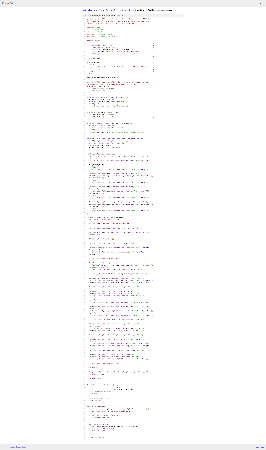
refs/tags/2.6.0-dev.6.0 (105, 10)
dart (84, 10)
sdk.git (91, 10)
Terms (24, 447)
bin (129, 10)
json (262, 447)
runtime (122, 10)
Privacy (18, 447)
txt (257, 447)
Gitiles (12, 447)
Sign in (262, 3)
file (124, 15)
